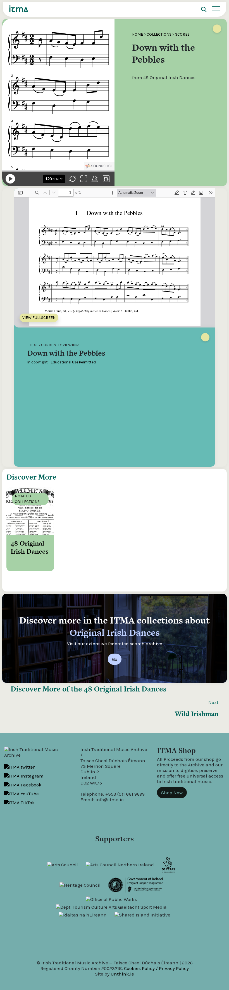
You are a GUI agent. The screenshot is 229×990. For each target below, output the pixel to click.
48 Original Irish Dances (125, 689)
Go (114, 659)
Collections (159, 34)
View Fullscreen (39, 317)
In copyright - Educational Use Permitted (61, 362)
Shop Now (172, 792)
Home (137, 34)
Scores (182, 34)
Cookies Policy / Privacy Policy (156, 968)
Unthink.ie (122, 974)
